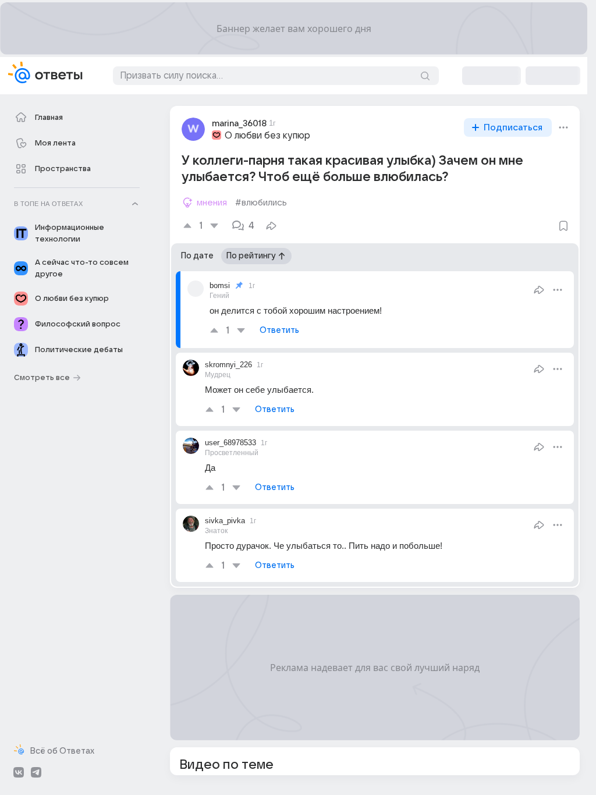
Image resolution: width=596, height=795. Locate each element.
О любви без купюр (267, 135)
